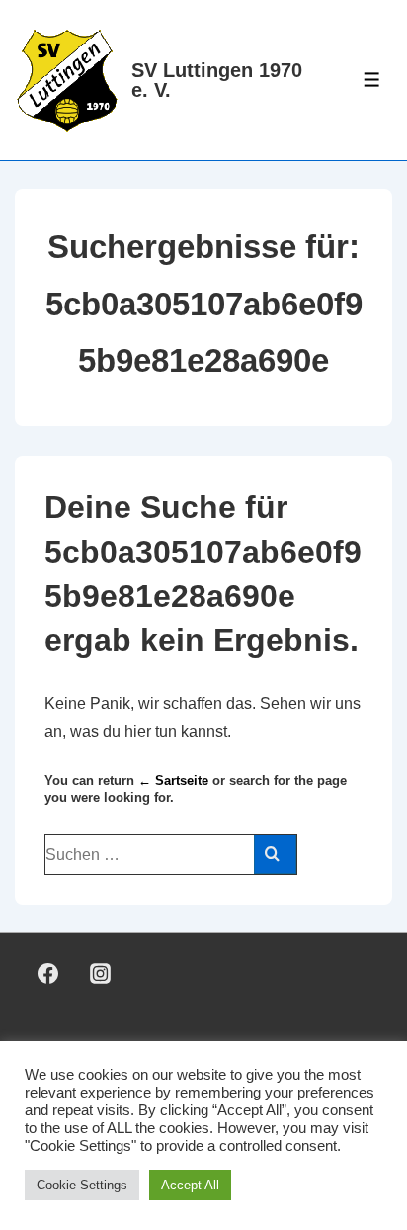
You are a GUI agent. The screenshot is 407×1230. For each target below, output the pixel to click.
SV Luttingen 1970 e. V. (216, 80)
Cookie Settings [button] (82, 1185)
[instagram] (101, 974)
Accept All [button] (190, 1185)
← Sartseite (173, 780)
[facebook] (48, 974)
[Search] (275, 854)
